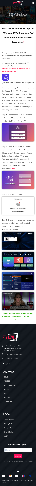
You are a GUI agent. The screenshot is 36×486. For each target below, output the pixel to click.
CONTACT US (8, 401)
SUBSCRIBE (18, 456)
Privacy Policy (9, 424)
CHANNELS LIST (10, 385)
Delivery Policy (9, 428)
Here (13, 168)
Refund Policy (9, 432)
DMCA (6, 436)
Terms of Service (9, 420)
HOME (6, 377)
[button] (33, 3)
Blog (5, 393)
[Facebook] (3, 363)
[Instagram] (8, 363)
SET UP (6, 389)
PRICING (7, 381)
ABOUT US (8, 397)
